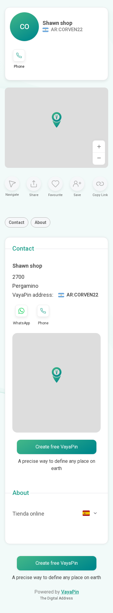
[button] (56, 120)
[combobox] (90, 513)
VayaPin (70, 592)
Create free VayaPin (57, 447)
